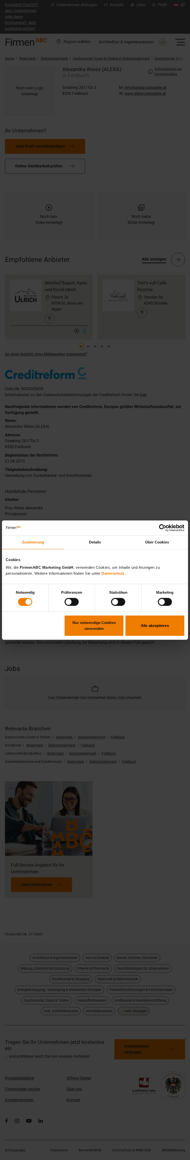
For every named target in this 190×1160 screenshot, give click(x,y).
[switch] (72, 602)
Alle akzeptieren (155, 625)
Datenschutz (113, 573)
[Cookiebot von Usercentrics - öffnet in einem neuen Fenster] (162, 527)
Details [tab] (95, 542)
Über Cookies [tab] (157, 542)
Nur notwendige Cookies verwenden (94, 625)
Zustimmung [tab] (33, 542)
